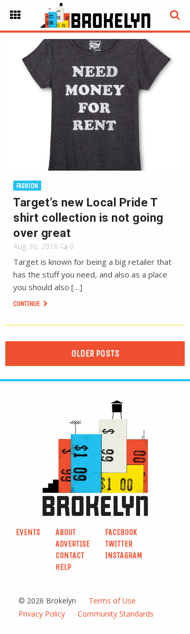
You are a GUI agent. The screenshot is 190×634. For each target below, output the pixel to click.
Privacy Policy (41, 614)
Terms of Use (112, 601)
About (65, 532)
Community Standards (116, 614)
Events (28, 532)
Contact (69, 555)
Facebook (121, 532)
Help (63, 567)
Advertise (72, 544)
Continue (27, 303)
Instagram (123, 555)
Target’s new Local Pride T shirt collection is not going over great (88, 218)
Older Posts (95, 353)
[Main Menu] (15, 15)
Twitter (118, 544)
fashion (27, 186)
